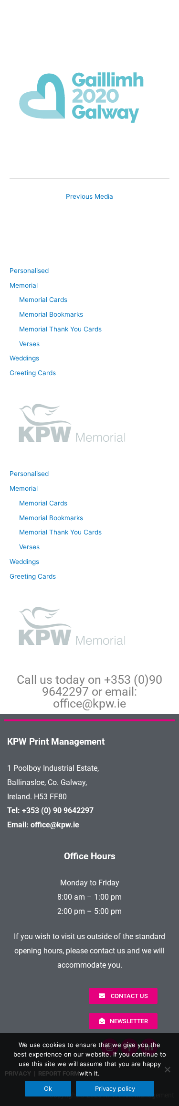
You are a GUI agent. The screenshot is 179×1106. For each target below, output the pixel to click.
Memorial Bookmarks (51, 314)
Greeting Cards (33, 373)
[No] (167, 1069)
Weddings (24, 358)
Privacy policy (115, 1088)
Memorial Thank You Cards (60, 329)
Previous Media (89, 196)
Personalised (29, 270)
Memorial (24, 285)
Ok (48, 1088)
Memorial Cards (43, 299)
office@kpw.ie (89, 703)
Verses (29, 344)
